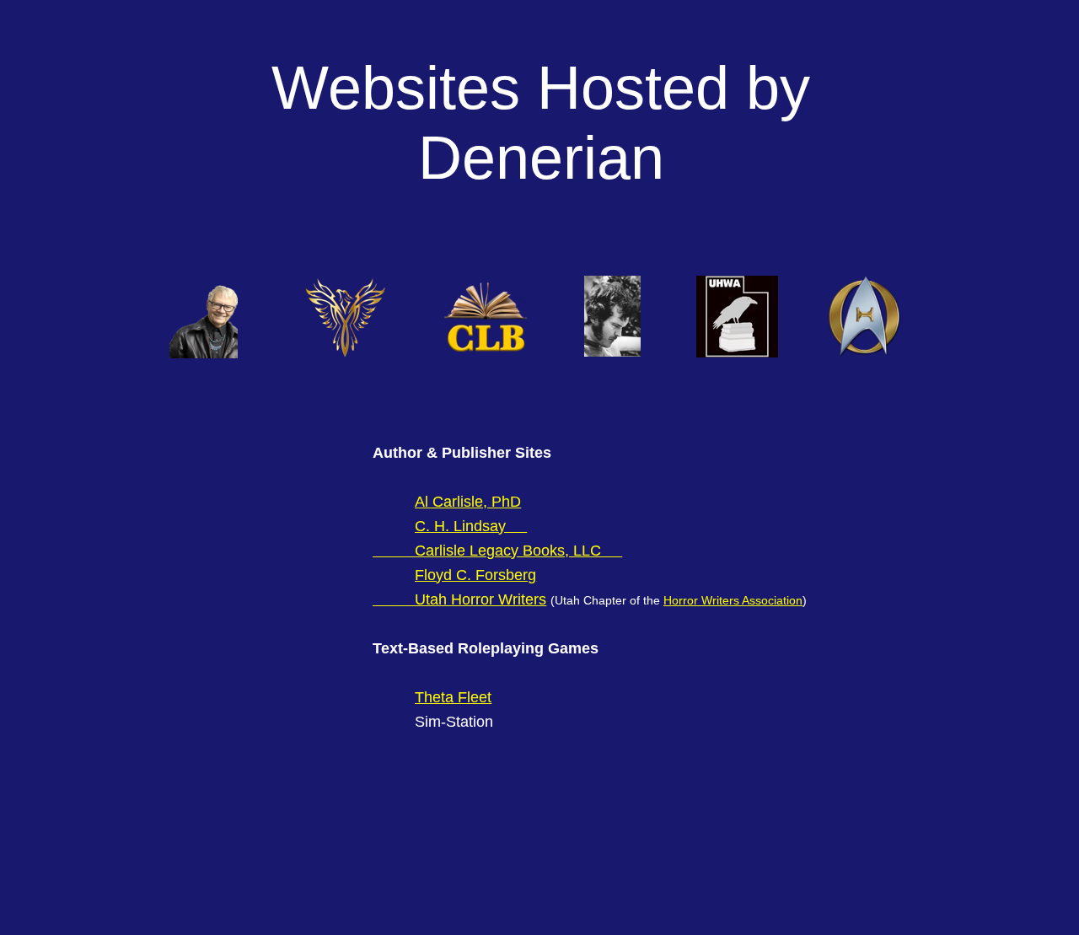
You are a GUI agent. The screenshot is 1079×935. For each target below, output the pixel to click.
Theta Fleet (453, 697)
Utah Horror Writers (480, 599)
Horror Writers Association (733, 600)
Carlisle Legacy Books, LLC (508, 550)
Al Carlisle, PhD (468, 501)
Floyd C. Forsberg (475, 575)
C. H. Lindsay (460, 526)
